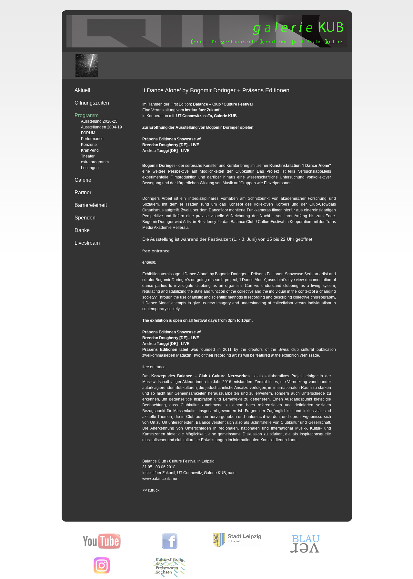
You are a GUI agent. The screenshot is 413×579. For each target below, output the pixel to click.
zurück (150, 490)
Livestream (87, 243)
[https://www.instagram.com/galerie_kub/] (102, 572)
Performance (92, 139)
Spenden (85, 217)
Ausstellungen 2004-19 (101, 127)
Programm (86, 115)
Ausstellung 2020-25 (99, 121)
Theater (88, 156)
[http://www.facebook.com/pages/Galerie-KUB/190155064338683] (169, 548)
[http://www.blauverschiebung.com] (305, 553)
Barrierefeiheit (91, 205)
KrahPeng (90, 150)
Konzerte (89, 144)
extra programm (95, 162)
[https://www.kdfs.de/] (169, 576)
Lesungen (90, 168)
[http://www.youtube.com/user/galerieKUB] (101, 548)
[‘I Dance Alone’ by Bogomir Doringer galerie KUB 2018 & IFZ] (87, 65)
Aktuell (82, 90)
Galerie (83, 180)
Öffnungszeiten (92, 103)
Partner (83, 192)
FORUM (88, 133)
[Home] (206, 46)
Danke (82, 230)
